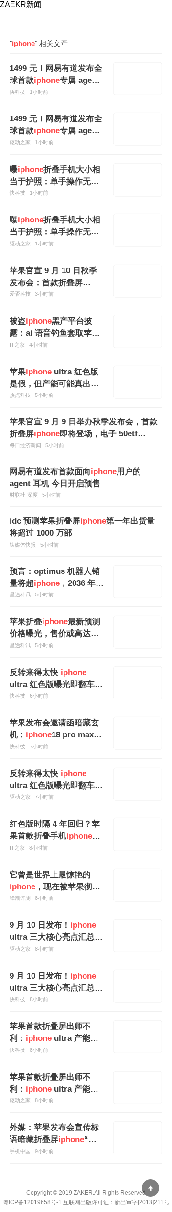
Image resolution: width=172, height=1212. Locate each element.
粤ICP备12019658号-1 (32, 1202)
